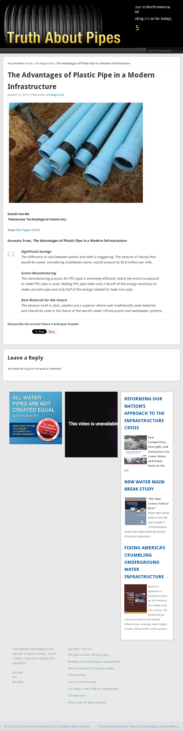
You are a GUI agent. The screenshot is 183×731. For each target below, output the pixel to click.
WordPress (171, 726)
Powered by (107, 726)
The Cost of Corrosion (82, 682)
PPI (14, 677)
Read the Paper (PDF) (24, 230)
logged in (30, 368)
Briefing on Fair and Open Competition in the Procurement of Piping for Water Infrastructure (94, 668)
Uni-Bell (17, 672)
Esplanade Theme (126, 726)
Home (29, 63)
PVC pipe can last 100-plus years (88, 654)
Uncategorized (44, 63)
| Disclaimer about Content (72, 726)
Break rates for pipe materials (87, 702)
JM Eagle (17, 682)
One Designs (150, 726)
